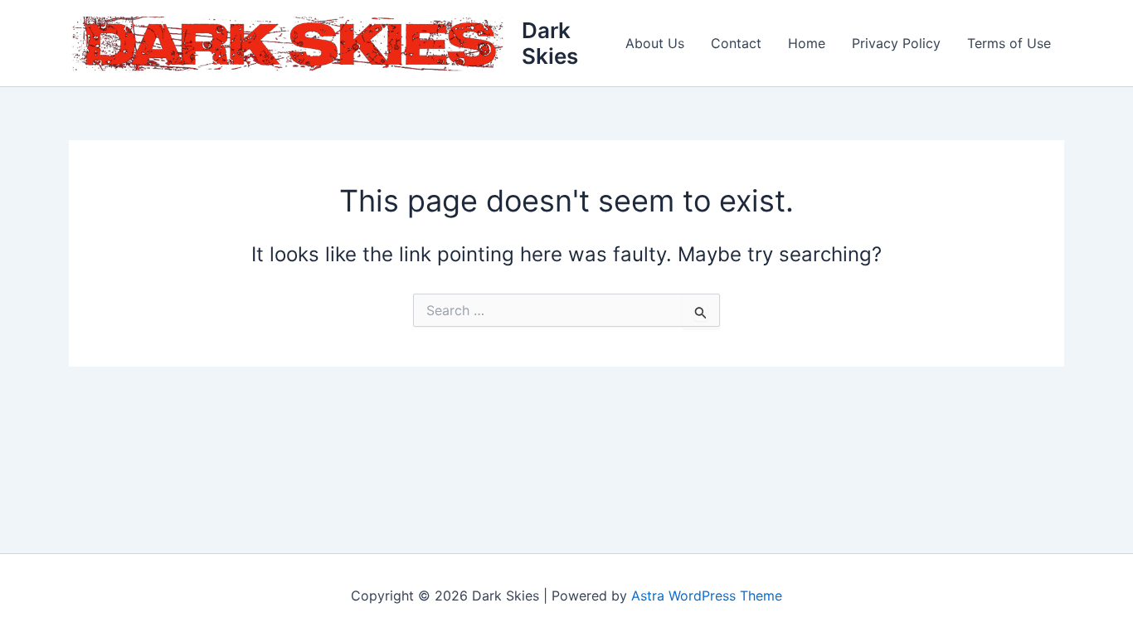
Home (806, 43)
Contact (736, 43)
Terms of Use (1009, 43)
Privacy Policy (896, 43)
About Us (654, 43)
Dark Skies (550, 43)
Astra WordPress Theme (706, 595)
